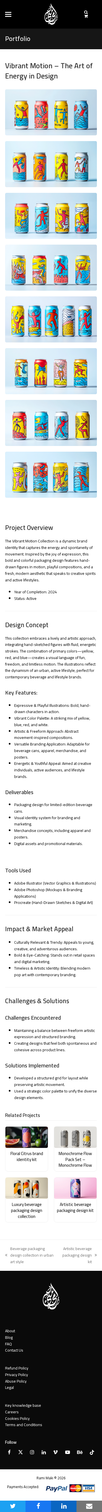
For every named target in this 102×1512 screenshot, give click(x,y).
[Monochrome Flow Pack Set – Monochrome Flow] (75, 1137)
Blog (9, 1337)
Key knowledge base (23, 1405)
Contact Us (14, 1350)
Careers (12, 1412)
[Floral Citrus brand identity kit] (26, 1137)
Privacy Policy (16, 1374)
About (10, 1331)
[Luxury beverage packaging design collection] (26, 1187)
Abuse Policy (16, 1381)
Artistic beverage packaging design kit (75, 1207)
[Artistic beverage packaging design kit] (75, 1187)
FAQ (8, 1344)
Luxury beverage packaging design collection (26, 1210)
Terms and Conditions (23, 1424)
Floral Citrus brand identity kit (26, 1156)
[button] (8, 14)
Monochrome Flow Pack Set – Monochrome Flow (75, 1159)
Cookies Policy (17, 1418)
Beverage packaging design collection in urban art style (29, 1255)
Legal (9, 1387)
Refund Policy (16, 1368)
